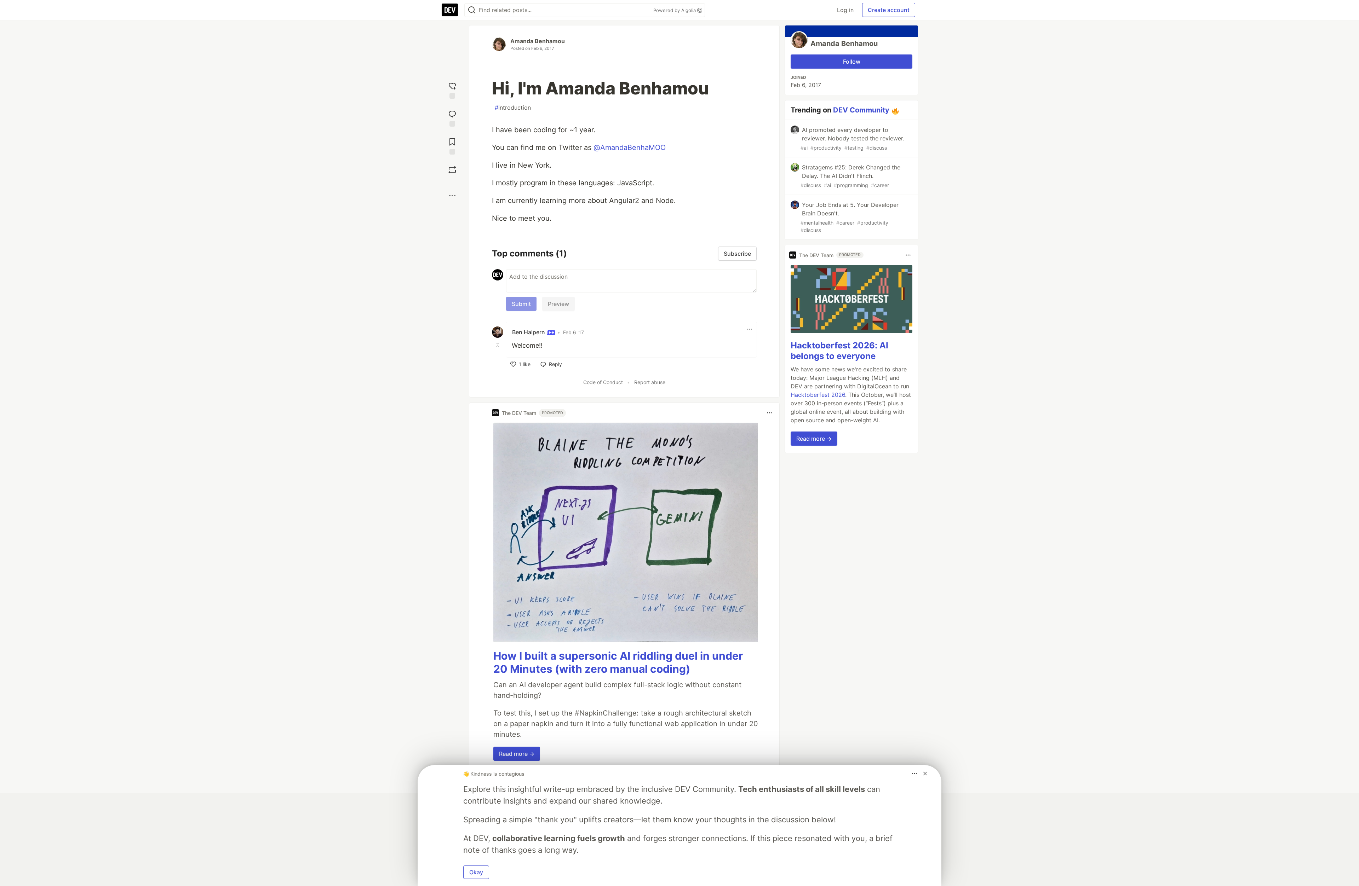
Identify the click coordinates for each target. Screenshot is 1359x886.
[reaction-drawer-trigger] (452, 90)
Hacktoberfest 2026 (818, 394)
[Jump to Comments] (452, 117)
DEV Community (861, 110)
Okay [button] (476, 872)
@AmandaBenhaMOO (630, 147)
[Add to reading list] (452, 145)
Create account (889, 9)
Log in (845, 9)
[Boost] (452, 169)
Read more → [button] (516, 753)
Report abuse (649, 382)
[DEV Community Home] (450, 10)
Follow (851, 61)
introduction (513, 107)
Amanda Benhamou (537, 41)
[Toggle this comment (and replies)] (498, 345)
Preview (558, 303)
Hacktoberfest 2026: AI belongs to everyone (839, 350)
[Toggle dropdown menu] (749, 329)
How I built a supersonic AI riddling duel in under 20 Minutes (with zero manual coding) (618, 662)
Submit (521, 303)
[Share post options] (452, 196)
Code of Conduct (603, 382)
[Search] (472, 10)
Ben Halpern (529, 332)
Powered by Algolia (675, 10)
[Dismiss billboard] (925, 773)
